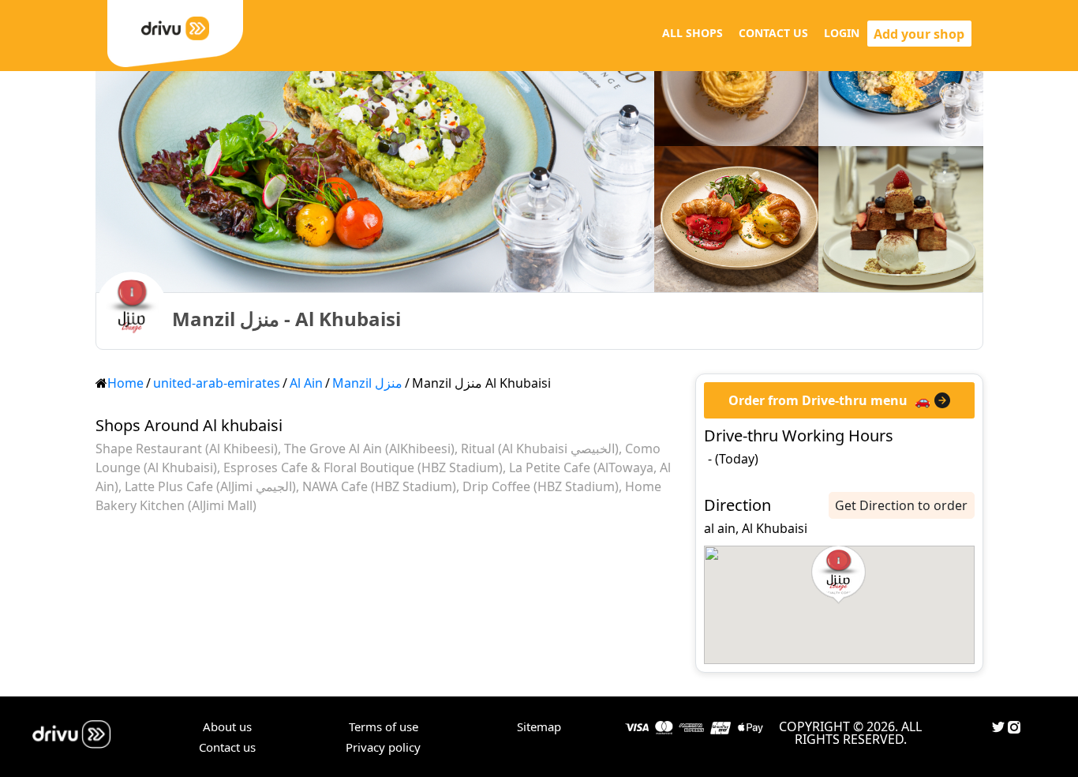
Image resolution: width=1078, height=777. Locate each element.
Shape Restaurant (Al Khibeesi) (186, 448)
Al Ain (306, 383)
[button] (838, 575)
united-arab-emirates (216, 383)
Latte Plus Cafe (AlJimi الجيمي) (210, 486)
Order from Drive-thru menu (818, 400)
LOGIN (841, 32)
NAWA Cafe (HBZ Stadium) (379, 486)
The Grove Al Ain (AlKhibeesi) (369, 448)
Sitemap (539, 726)
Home (125, 383)
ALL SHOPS (692, 32)
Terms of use (383, 726)
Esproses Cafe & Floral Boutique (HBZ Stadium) (363, 467)
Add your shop (919, 34)
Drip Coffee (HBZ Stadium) (540, 486)
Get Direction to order (901, 505)
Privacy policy (383, 747)
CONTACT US (773, 32)
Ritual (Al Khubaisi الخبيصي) (540, 448)
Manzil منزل (367, 383)
